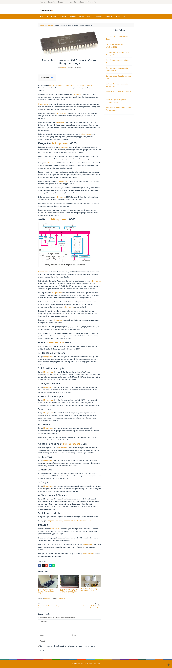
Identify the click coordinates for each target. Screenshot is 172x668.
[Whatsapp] (53, 565)
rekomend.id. (82, 664)
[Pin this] (46, 565)
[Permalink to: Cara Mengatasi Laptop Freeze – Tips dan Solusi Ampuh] (48, 581)
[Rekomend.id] (45, 10)
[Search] (131, 16)
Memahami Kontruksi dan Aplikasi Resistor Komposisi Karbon (88, 606)
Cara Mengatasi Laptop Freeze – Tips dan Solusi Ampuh (46, 591)
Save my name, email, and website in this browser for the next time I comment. (67, 646)
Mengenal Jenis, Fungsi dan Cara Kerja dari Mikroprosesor (69, 521)
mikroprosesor (78, 94)
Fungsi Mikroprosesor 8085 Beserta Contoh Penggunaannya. (71, 85)
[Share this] (39, 565)
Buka (51, 77)
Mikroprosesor (43, 104)
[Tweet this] (43, 565)
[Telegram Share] (50, 565)
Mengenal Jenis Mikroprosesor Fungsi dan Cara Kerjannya (52, 606)
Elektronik (47, 598)
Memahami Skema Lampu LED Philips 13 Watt (89, 590)
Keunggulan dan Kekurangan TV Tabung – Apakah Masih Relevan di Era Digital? (69, 591)
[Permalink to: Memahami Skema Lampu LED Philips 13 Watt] (91, 581)
